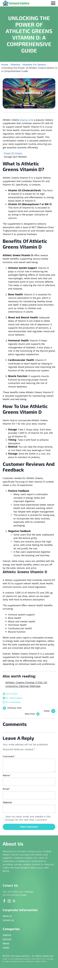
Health (6, 947)
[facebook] (4, 901)
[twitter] (14, 901)
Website (7, 803)
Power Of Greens (13, 153)
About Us (7, 916)
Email (6, 789)
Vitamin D (25, 119)
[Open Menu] (53, 3)
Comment (9, 756)
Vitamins (15, 64)
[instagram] (9, 901)
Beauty (6, 943)
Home (4, 64)
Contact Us (8, 920)
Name (7, 775)
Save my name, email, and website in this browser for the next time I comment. (28, 818)
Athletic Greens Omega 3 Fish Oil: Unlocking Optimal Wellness (26, 684)
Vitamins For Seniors (34, 64)
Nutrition (7, 939)
